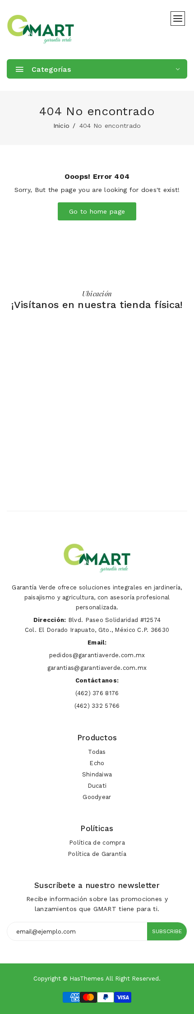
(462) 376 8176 (97, 693)
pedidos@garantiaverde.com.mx (97, 655)
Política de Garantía (97, 853)
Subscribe (167, 931)
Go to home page (97, 211)
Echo (96, 763)
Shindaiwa (97, 774)
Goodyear (97, 797)
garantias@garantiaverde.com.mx (97, 667)
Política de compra (97, 842)
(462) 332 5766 (97, 705)
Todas (97, 751)
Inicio (61, 125)
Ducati (97, 785)
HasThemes (86, 978)
